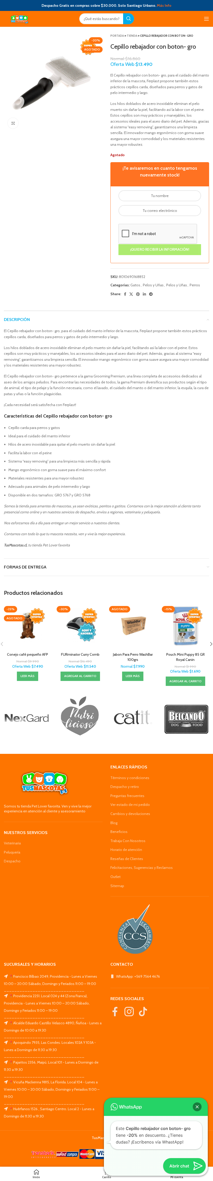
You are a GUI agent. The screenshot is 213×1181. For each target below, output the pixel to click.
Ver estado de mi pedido (130, 804)
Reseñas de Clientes (126, 858)
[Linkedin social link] (144, 294)
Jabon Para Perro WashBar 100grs (133, 657)
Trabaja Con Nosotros (127, 840)
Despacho (12, 861)
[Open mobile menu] (206, 19)
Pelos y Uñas (153, 285)
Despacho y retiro (124, 786)
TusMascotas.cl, (15, 545)
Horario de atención (126, 849)
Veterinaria (12, 843)
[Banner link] (26, 718)
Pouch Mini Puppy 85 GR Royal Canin (185, 657)
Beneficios (119, 831)
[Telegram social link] (151, 294)
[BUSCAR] (128, 18)
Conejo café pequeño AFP (27, 654)
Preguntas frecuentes (127, 795)
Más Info (164, 5)
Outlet (115, 876)
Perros (195, 285)
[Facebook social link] (125, 294)
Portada (117, 35)
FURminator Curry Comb (80, 654)
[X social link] (131, 294)
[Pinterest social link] (138, 294)
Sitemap (117, 885)
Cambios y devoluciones (130, 813)
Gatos (135, 285)
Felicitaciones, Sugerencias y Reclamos (141, 867)
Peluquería (12, 852)
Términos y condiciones (129, 777)
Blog (113, 822)
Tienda (132, 35)
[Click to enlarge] (13, 123)
